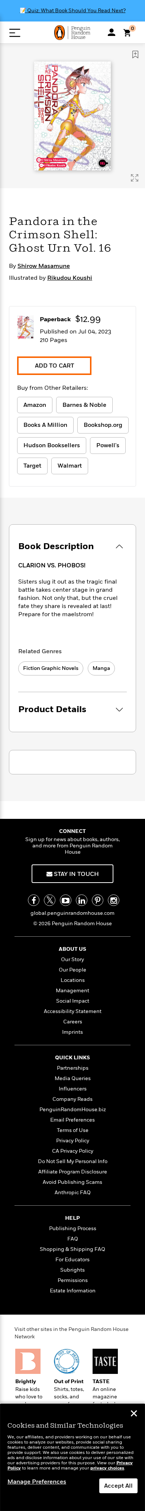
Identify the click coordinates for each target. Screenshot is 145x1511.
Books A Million (45, 425)
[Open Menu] (14, 33)
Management (72, 990)
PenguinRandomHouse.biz (72, 1109)
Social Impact (72, 1000)
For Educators (72, 1259)
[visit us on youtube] (65, 900)
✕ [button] (133, 1414)
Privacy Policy (72, 1140)
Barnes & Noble (84, 405)
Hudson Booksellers (51, 445)
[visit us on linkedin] (81, 900)
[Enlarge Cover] (134, 178)
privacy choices (107, 1468)
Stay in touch (75, 874)
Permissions (73, 1280)
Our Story (72, 959)
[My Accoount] (111, 32)
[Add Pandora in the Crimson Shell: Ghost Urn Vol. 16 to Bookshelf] (135, 54)
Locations (73, 980)
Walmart (70, 466)
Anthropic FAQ (73, 1192)
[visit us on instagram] (113, 900)
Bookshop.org (103, 425)
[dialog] (72, 1457)
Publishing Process (72, 1228)
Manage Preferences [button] (36, 1481)
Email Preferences (72, 1119)
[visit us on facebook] (33, 900)
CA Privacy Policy (72, 1151)
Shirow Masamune (43, 266)
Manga (101, 668)
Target (32, 466)
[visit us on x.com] (49, 900)
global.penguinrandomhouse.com (72, 913)
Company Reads (72, 1099)
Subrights (72, 1269)
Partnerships (72, 1068)
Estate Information (73, 1290)
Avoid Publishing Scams (72, 1182)
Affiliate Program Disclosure (72, 1171)
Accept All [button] (118, 1486)
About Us (72, 949)
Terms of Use (72, 1130)
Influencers (73, 1088)
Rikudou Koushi (69, 278)
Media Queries (73, 1078)
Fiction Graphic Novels (50, 668)
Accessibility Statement (73, 1011)
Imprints (72, 1032)
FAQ (72, 1238)
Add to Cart (54, 366)
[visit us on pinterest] (97, 900)
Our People (72, 969)
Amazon (34, 405)
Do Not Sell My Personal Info (72, 1161)
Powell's (107, 445)
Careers (72, 1021)
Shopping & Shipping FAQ (72, 1249)
